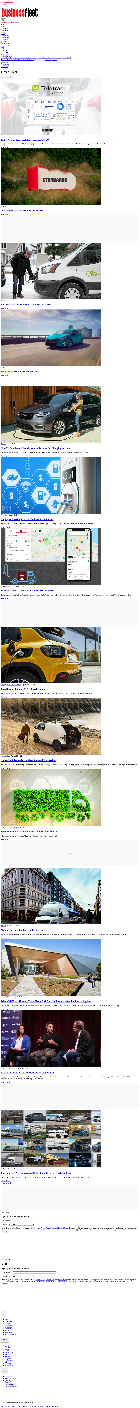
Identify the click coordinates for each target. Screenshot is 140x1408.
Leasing (3, 32)
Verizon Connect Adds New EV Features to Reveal (27, 590)
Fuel (2, 24)
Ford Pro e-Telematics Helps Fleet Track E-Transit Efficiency (26, 304)
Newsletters (4, 6)
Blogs (11, 58)
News (20, 2)
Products (31, 58)
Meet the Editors (12, 60)
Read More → (5, 147)
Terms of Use (14, 1406)
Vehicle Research (6, 54)
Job (55, 58)
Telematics (4, 50)
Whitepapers (50, 58)
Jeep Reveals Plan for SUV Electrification (23, 689)
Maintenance (5, 36)
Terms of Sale (23, 1406)
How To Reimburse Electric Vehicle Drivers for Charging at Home (36, 448)
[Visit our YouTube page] (6, 1264)
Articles (15, 2)
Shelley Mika (13, 827)
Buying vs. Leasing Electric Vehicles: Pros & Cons (27, 519)
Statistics (43, 58)
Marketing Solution (51, 60)
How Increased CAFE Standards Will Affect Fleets (22, 210)
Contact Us (30, 60)
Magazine (37, 58)
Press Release (22, 60)
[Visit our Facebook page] (4, 1264)
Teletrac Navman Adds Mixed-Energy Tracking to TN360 (25, 140)
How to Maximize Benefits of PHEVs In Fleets (20, 371)
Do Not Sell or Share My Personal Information (43, 1406)
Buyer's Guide (66, 58)
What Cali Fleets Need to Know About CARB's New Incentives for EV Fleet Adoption (46, 1001)
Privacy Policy (5, 1406)
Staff (8, 586)
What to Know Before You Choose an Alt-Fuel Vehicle (29, 831)
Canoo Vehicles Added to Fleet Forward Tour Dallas (28, 760)
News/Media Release (14, 685)
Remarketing (5, 43)
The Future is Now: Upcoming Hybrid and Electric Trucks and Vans (36, 1173)
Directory (59, 58)
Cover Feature (8, 2)
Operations (4, 39)
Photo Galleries (23, 58)
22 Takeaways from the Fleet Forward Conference (27, 1072)
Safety (3, 47)
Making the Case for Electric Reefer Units (23, 930)
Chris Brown (13, 1068)
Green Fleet (4, 28)
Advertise (4, 60)
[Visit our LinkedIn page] (2, 1264)
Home (3, 77)
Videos (15, 58)
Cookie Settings (39, 60)
